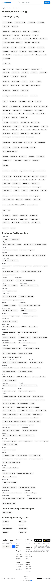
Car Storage (10, 8)
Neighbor (4, 8)
